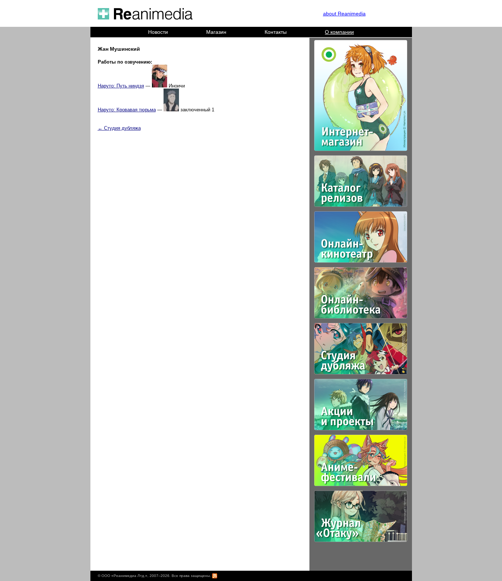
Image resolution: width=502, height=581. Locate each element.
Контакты (276, 32)
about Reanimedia (344, 14)
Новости (158, 32)
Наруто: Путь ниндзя (121, 86)
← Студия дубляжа (119, 128)
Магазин (216, 32)
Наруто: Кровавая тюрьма (127, 109)
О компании (339, 32)
